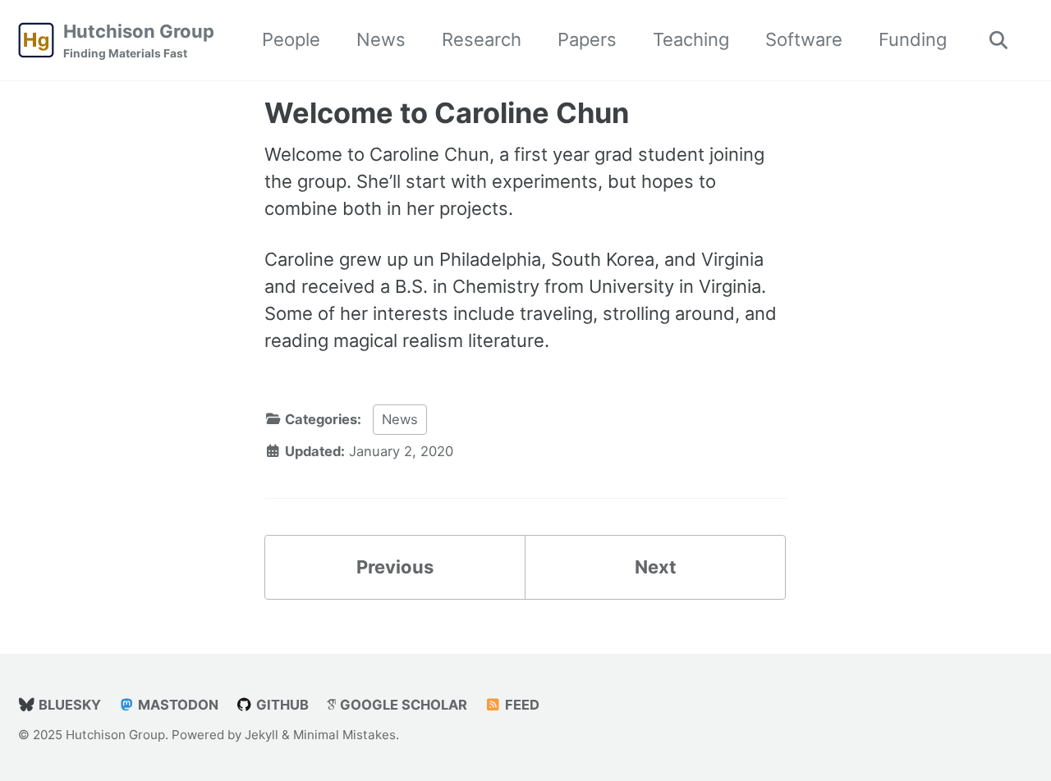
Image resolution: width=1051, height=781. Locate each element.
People (291, 39)
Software (803, 39)
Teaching (691, 39)
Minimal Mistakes (344, 734)
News (381, 39)
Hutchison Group (138, 40)
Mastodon (176, 705)
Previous (395, 567)
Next (656, 567)
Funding (913, 39)
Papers (587, 39)
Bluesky (68, 705)
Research (481, 39)
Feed (520, 705)
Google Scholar (402, 705)
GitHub (281, 705)
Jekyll (261, 734)
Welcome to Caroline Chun (446, 113)
